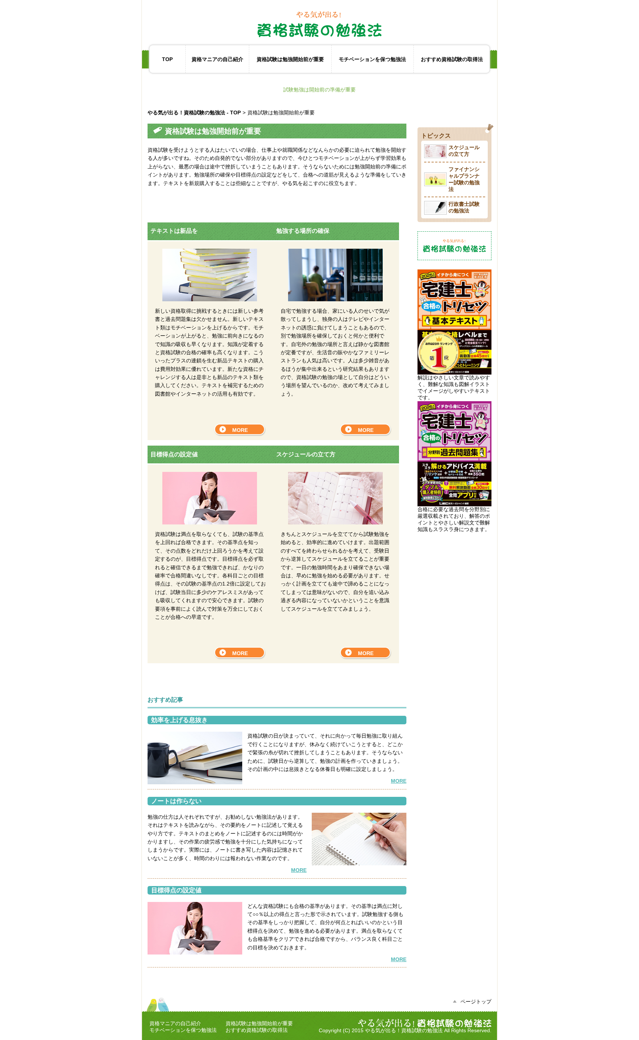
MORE (240, 430)
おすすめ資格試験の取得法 (452, 59)
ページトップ (475, 1001)
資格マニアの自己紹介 (217, 59)
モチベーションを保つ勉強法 (372, 59)
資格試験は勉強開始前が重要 (290, 59)
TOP (167, 59)
